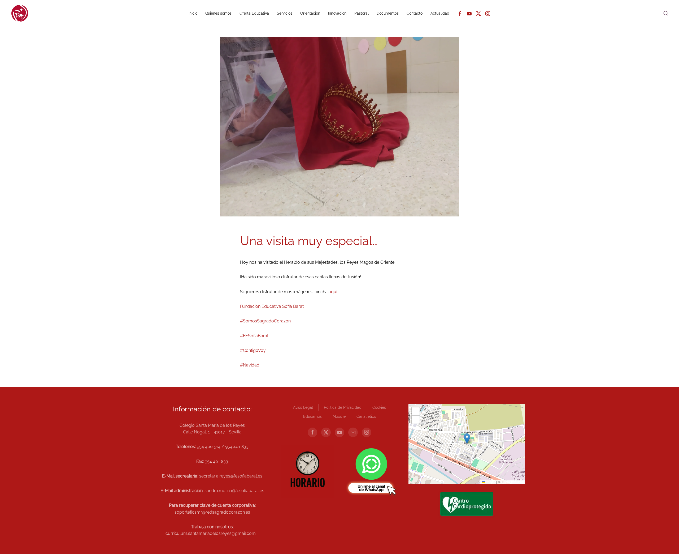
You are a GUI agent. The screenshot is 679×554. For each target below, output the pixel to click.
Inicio (193, 13)
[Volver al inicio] (20, 13)
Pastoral (361, 13)
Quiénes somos (218, 13)
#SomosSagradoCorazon (265, 320)
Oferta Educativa (254, 13)
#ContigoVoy (253, 350)
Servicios (284, 13)
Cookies (379, 407)
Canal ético (366, 416)
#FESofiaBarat (254, 335)
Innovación (337, 13)
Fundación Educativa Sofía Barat (272, 306)
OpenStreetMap (512, 481)
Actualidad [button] (439, 13)
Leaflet (490, 481)
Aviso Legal (303, 407)
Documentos (388, 13)
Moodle (339, 416)
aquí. (333, 291)
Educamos (312, 416)
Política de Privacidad (343, 407)
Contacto (415, 13)
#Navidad (249, 365)
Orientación (310, 13)
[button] (665, 13)
